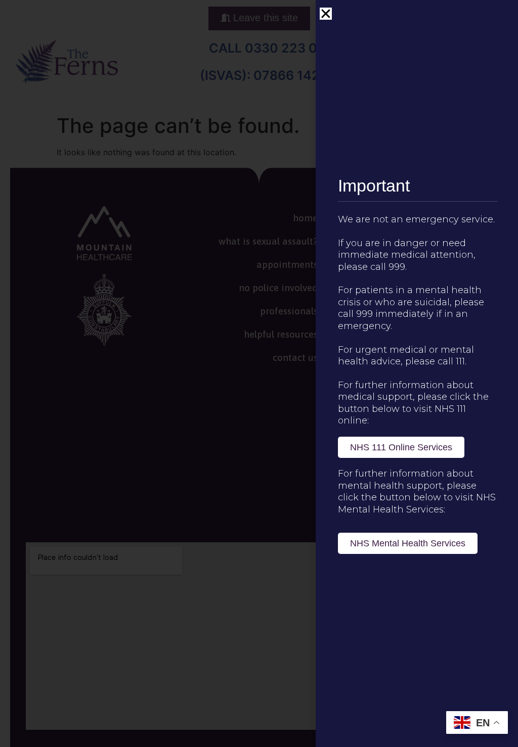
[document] (259, 373)
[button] (326, 14)
